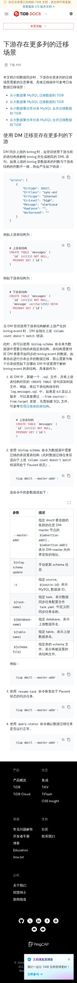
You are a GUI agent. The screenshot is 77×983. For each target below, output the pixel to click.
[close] (69, 959)
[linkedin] (38, 921)
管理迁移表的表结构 (34, 406)
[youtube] (43, 929)
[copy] (69, 177)
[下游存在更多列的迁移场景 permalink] (19, 52)
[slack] (56, 921)
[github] (21, 921)
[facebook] (47, 921)
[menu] (6, 14)
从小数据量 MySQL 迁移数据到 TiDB (37, 95)
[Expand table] (69, 502)
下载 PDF (15, 65)
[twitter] (30, 921)
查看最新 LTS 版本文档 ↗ (38, 6)
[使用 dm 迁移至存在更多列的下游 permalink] (11, 141)
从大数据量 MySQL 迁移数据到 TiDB (37, 102)
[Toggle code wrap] (63, 177)
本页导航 (36, 26)
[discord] (34, 929)
